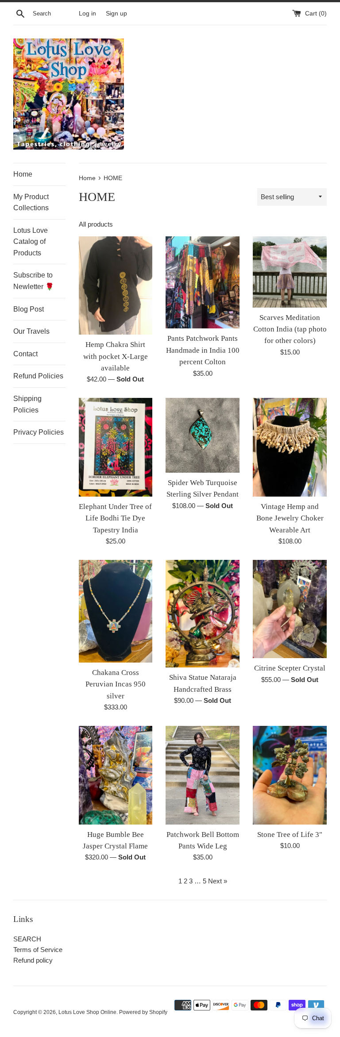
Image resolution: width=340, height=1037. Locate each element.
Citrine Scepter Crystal (289, 668)
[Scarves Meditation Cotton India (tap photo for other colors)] (290, 272)
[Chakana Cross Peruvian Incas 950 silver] (116, 611)
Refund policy (33, 960)
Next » (217, 881)
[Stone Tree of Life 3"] (290, 775)
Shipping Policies (27, 404)
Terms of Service (37, 949)
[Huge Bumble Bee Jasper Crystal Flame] (116, 775)
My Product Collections (31, 202)
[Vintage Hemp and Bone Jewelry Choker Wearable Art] (290, 447)
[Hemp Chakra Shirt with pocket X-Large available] (116, 285)
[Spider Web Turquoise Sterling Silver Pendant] (203, 435)
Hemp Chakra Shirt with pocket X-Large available (115, 356)
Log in (87, 13)
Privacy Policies (38, 432)
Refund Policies (38, 376)
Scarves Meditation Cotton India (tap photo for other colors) (290, 329)
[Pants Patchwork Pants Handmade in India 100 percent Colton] (203, 282)
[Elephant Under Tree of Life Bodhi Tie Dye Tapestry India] (116, 447)
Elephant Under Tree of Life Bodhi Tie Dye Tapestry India (115, 518)
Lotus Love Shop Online (87, 1012)
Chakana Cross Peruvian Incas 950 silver (115, 684)
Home (22, 174)
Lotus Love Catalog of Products (30, 242)
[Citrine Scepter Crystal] (290, 609)
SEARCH (27, 939)
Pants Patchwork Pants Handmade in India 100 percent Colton (203, 350)
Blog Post (28, 309)
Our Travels (31, 331)
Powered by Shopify (143, 1012)
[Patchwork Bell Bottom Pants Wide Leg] (203, 775)
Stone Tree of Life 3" (289, 834)
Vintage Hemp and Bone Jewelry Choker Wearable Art (290, 518)
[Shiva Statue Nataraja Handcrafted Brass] (203, 613)
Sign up (116, 13)
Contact (25, 354)
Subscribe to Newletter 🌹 (33, 280)
